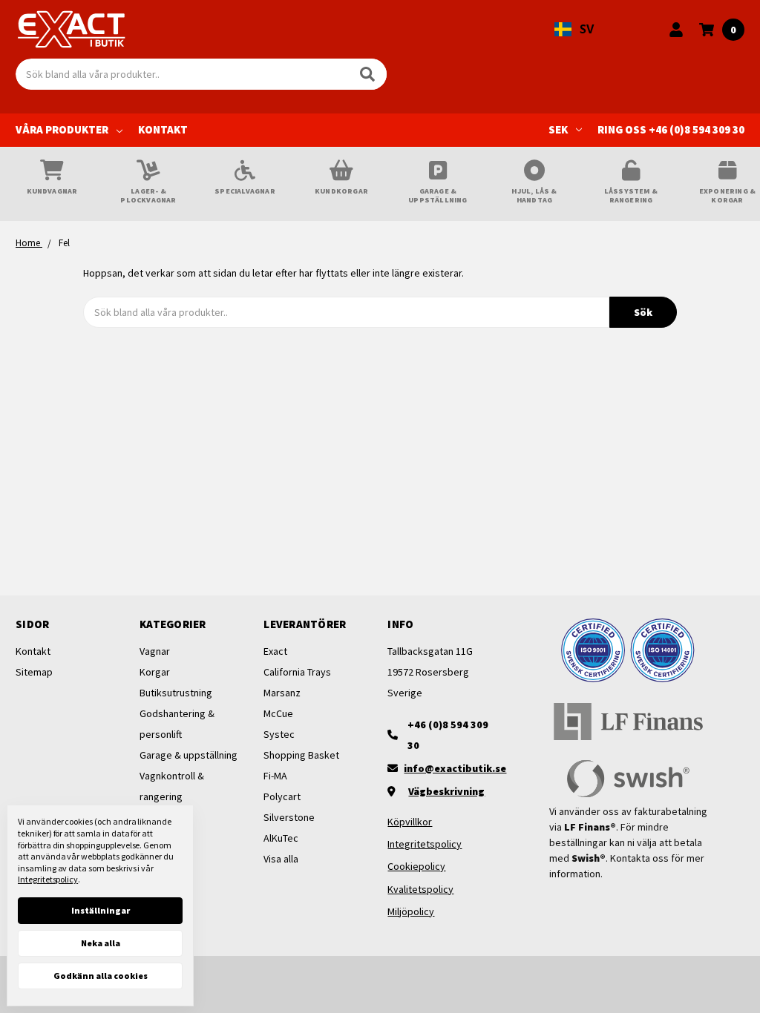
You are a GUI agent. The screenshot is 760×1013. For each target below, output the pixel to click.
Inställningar (100, 910)
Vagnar (155, 651)
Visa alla (280, 858)
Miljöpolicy (410, 911)
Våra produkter (62, 129)
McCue (278, 713)
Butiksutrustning (176, 692)
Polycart (282, 796)
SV (587, 29)
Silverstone (289, 817)
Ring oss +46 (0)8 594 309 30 (670, 129)
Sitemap (34, 672)
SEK (558, 129)
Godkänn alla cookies (100, 975)
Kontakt (163, 129)
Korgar (155, 672)
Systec (279, 734)
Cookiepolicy (416, 866)
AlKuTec (280, 838)
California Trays (297, 672)
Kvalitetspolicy (420, 889)
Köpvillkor (409, 821)
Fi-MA (275, 775)
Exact (275, 651)
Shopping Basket (301, 755)
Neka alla (100, 942)
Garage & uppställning (189, 755)
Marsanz (282, 692)
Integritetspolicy (424, 844)
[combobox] (573, 30)
